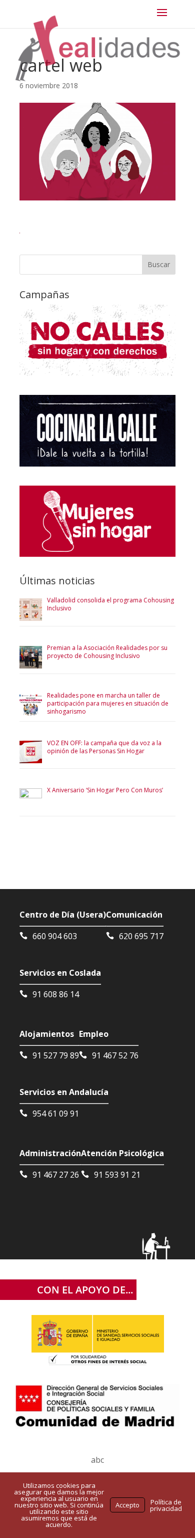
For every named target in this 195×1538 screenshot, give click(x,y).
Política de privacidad (166, 1505)
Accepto (128, 1504)
